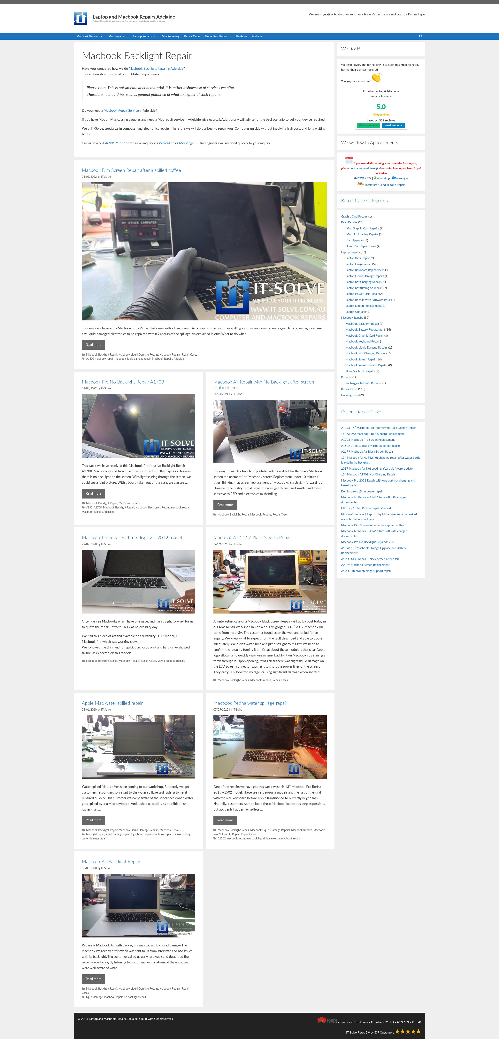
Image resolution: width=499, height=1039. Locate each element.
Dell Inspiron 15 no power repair (362, 491)
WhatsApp (166, 143)
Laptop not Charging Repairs (364, 282)
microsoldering (181, 834)
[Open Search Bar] (421, 36)
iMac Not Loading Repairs (362, 234)
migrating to (336, 14)
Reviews (241, 36)
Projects (346, 377)
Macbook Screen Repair (361, 359)
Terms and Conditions (354, 1022)
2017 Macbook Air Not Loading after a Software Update (377, 468)
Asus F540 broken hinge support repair (366, 571)
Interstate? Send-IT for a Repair (385, 185)
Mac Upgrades (355, 240)
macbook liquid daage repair (263, 838)
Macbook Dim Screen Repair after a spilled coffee (131, 170)
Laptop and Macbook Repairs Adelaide (134, 17)
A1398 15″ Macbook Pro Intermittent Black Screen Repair (378, 427)
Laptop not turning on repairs (364, 288)
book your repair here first (365, 168)
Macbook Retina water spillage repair (250, 703)
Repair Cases (192, 36)
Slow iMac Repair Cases (361, 246)
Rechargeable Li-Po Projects (364, 383)
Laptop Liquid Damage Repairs (365, 276)
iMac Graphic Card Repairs (362, 228)
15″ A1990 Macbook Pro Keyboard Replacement (372, 434)
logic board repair (141, 834)
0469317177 (113, 143)
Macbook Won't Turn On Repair (366, 365)
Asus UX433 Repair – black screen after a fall (370, 559)
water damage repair (94, 838)
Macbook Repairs (87, 36)
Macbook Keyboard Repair (362, 341)
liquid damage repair (118, 834)
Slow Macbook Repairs (171, 660)
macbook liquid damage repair (133, 358)
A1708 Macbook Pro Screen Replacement (368, 439)
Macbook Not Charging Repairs (366, 353)
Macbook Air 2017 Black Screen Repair (252, 538)
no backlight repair (135, 997)
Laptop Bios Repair (358, 258)
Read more (93, 344)
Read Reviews (394, 125)
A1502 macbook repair (99, 358)
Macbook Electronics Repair (152, 507)
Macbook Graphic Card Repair (365, 335)
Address (257, 36)
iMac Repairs (116, 36)
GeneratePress (163, 1019)
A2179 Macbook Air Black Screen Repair (367, 451)
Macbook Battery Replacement (365, 329)
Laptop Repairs (142, 36)
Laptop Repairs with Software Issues (369, 300)
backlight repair (95, 834)
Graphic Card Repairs (354, 216)
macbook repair (179, 507)
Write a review (368, 125)
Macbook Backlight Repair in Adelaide (156, 68)
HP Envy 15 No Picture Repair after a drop (368, 508)
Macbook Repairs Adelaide (168, 358)
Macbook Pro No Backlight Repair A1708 (123, 382)
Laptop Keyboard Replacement (365, 270)
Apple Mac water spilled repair (112, 703)
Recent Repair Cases (361, 412)
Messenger (187, 143)
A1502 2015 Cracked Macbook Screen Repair (370, 445)
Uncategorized (350, 395)
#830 (89, 507)
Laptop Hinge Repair (359, 264)
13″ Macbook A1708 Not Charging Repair (368, 474)
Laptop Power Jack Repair (362, 294)
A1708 (98, 507)
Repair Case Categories (364, 200)
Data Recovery (170, 36)
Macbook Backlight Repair (101, 354)
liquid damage (94, 997)
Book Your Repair (216, 36)
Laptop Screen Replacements (364, 305)
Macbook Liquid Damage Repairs (138, 354)
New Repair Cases (377, 14)
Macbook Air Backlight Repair (111, 862)
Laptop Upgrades (356, 311)
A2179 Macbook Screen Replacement (365, 565)
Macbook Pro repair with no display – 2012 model (132, 538)
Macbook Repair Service (121, 110)
